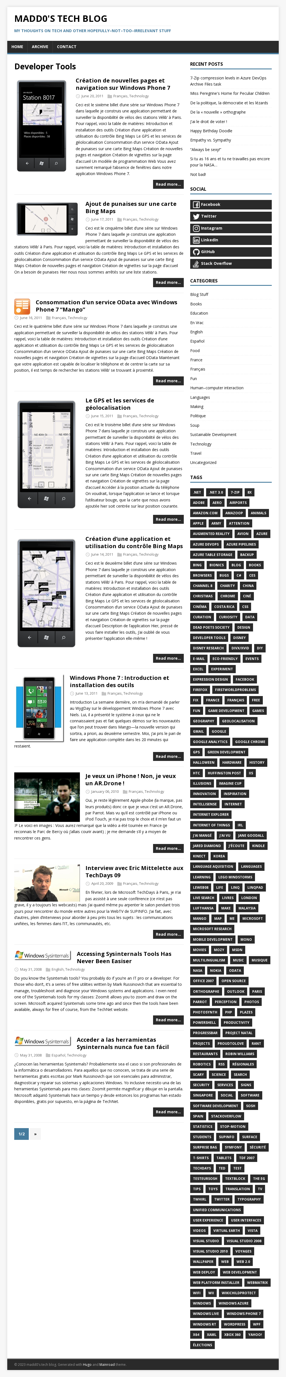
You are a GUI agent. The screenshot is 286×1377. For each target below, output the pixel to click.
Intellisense (205, 804)
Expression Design (210, 679)
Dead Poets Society (211, 627)
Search (240, 1074)
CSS (245, 606)
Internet (233, 804)
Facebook (245, 679)
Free (256, 700)
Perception (226, 1001)
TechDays (202, 1168)
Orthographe (206, 991)
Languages (200, 397)
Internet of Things (211, 825)
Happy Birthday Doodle (211, 130)
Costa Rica (224, 606)
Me (232, 918)
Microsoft (252, 918)
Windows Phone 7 (244, 1313)
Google (219, 731)
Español (58, 1055)
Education (199, 313)
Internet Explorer (211, 814)
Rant (256, 1043)
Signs (246, 1085)
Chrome (227, 596)
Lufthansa (203, 908)
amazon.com (205, 513)
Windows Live (206, 1313)
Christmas (203, 596)
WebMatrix (257, 1282)
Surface (249, 1137)
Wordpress (234, 1324)
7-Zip (235, 492)
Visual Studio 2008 (244, 1241)
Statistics (202, 1126)
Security (201, 1085)
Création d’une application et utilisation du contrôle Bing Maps (134, 542)
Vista (253, 1230)
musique (260, 960)
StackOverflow (226, 1116)
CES (252, 575)
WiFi (197, 1293)
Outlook (235, 991)
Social (227, 1095)
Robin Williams (239, 1053)
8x (249, 492)
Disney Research (208, 648)
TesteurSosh (205, 1178)
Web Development (240, 1272)
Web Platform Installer (216, 1282)
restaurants (205, 1053)
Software (250, 1095)
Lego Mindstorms (235, 877)
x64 (196, 1334)
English (58, 969)
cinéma (199, 606)
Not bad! (198, 174)
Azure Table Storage (212, 554)
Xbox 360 (232, 1334)
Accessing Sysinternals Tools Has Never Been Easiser (124, 957)
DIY (260, 648)
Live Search (203, 897)
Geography (203, 721)
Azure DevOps (206, 544)
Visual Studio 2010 (210, 1251)
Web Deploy (204, 1272)
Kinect (199, 856)
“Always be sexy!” (205, 149)
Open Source (233, 980)
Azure (262, 533)
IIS (251, 773)
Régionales (243, 1064)
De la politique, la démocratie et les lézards (229, 102)
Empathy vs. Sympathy (210, 140)
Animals (258, 513)
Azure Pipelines (241, 544)
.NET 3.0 (216, 492)
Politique (198, 415)
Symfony (233, 1147)
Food (195, 350)
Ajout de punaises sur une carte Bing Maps (131, 207)
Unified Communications (217, 1210)
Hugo (87, 1364)
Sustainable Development (213, 434)
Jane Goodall (251, 835)
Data (249, 617)
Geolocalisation (238, 721)
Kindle (258, 845)
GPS (196, 752)
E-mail (199, 658)
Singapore (203, 1095)
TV (260, 1189)
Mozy (219, 949)
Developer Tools (209, 637)
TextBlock (235, 1178)
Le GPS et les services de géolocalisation (119, 404)
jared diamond (207, 845)
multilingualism (209, 960)
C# (239, 575)
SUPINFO (226, 1137)
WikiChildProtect (239, 1293)
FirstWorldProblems (235, 689)
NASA (197, 970)
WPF (257, 1324)
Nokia (215, 970)
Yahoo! (255, 1334)
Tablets (223, 1158)
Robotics (202, 1064)
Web (225, 1261)
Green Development (227, 752)
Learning (202, 877)
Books (196, 303)
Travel (195, 453)
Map (218, 918)
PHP (228, 1012)
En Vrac (197, 322)
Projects (201, 1043)
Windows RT (204, 1324)
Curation (202, 617)
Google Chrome (250, 741)
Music (238, 960)
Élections (202, 1345)
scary (198, 1074)
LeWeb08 (200, 887)
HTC (196, 773)
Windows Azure (234, 1303)
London (249, 897)
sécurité (258, 1147)
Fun (193, 378)
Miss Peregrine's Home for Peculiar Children (230, 93)
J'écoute (236, 845)
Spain (198, 1116)
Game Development (226, 710)
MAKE (226, 908)
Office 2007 (203, 980)
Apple (198, 523)
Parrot (200, 1001)
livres (227, 897)
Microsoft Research (212, 928)
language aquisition (213, 866)
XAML (211, 1334)
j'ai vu (225, 835)
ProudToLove (231, 1043)
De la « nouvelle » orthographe (218, 112)
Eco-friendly (225, 658)
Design (243, 627)
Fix (195, 700)
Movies (199, 949)
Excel (198, 669)
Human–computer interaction (217, 387)
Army (216, 523)
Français (120, 95)
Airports (238, 502)
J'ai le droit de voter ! (208, 121)
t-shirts (201, 1158)
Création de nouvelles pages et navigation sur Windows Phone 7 (123, 84)
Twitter (222, 1199)
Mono (246, 939)
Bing (197, 565)
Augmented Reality (211, 533)
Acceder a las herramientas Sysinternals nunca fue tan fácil (123, 1043)
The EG (259, 1178)
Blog (236, 565)
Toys (213, 1189)
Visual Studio (206, 1241)
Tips (197, 1189)
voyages (243, 1251)
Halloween (203, 762)
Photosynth (205, 1012)
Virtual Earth (226, 1230)
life (219, 887)
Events (252, 658)
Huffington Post (224, 773)
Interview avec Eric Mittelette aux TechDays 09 (134, 871)
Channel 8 (202, 585)
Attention (239, 523)
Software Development (215, 1106)
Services (225, 1085)
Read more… (168, 184)
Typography (249, 1199)
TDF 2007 (246, 1158)
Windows (202, 1303)
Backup (247, 554)
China (248, 585)
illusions (202, 783)
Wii (211, 1293)
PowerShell (204, 1022)
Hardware (232, 762)
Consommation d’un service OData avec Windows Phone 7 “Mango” (106, 305)
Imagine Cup (230, 783)
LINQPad (255, 887)
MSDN (237, 949)
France (196, 359)
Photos (251, 1001)
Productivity (236, 1022)
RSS (221, 1064)
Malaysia (247, 908)
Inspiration (235, 793)
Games (258, 710)
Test (237, 1168)
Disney (239, 637)
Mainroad (107, 1364)
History (256, 762)
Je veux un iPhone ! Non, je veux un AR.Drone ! (130, 779)
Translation (237, 1189)
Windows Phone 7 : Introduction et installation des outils (119, 681)
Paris (257, 991)
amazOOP (234, 513)
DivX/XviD (240, 648)
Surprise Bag (205, 1147)
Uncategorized (203, 462)
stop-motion (233, 1126)
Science (219, 1074)
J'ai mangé (202, 835)
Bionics (216, 565)
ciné (247, 596)
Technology (139, 95)
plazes (246, 1012)
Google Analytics (210, 741)
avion (243, 533)
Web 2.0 (243, 1261)
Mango (199, 918)
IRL (240, 825)
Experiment (222, 669)
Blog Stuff (199, 294)
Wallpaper (203, 1261)
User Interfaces (246, 1220)
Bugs (224, 575)
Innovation (204, 793)
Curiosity (228, 617)
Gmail (198, 731)
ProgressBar (205, 1033)
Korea (219, 856)
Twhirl (199, 1199)
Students (202, 1137)
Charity (227, 585)
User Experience (208, 1220)
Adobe (199, 502)
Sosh (250, 1106)
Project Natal (238, 1033)
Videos (199, 1230)
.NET (197, 492)
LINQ (235, 887)
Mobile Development (213, 939)
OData (235, 970)
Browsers (202, 575)
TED (222, 1168)
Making (196, 406)
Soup (194, 425)
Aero (217, 502)
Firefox (200, 689)
